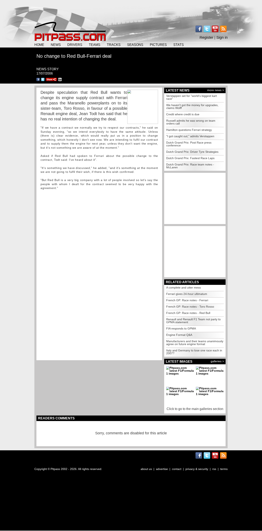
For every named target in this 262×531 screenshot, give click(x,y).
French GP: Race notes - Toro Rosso (190, 306)
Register (206, 37)
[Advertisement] (131, 10)
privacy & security (196, 469)
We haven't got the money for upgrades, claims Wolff (192, 106)
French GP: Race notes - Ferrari (187, 300)
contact (176, 469)
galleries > (217, 361)
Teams (94, 44)
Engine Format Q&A (179, 334)
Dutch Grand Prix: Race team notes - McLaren (190, 166)
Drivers (74, 44)
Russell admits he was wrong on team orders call (190, 122)
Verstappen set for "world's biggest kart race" (191, 97)
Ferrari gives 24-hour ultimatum (186, 294)
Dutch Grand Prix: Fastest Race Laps (190, 158)
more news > (215, 90)
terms (224, 469)
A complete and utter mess (183, 287)
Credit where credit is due (182, 114)
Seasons (135, 44)
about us (146, 469)
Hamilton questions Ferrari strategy (189, 129)
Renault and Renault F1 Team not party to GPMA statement (193, 321)
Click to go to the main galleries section (195, 409)
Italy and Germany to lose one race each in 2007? (194, 352)
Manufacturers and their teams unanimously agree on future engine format (194, 343)
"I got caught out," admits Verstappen (190, 136)
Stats (178, 44)
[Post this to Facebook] (38, 79)
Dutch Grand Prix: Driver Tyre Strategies (192, 151)
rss (214, 469)
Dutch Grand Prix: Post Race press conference (188, 144)
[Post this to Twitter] (42, 79)
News (56, 44)
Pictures (158, 44)
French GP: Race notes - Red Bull (188, 313)
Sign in (222, 37)
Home (39, 44)
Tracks (114, 44)
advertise (162, 469)
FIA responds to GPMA (181, 328)
